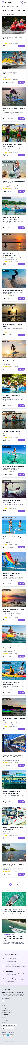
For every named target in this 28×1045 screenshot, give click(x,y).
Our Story (4, 1008)
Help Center (4, 1022)
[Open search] (13, 2)
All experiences (7, 6)
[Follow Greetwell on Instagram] (3, 1001)
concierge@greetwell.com (10, 1025)
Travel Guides (5, 1020)
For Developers (5, 1014)
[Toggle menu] (25, 2)
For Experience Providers (7, 1010)
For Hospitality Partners (7, 1012)
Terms (10, 1043)
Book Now (21, 46)
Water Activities (15, 6)
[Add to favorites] (24, 18)
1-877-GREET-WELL (8, 1028)
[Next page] (21, 884)
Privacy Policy (4, 1043)
